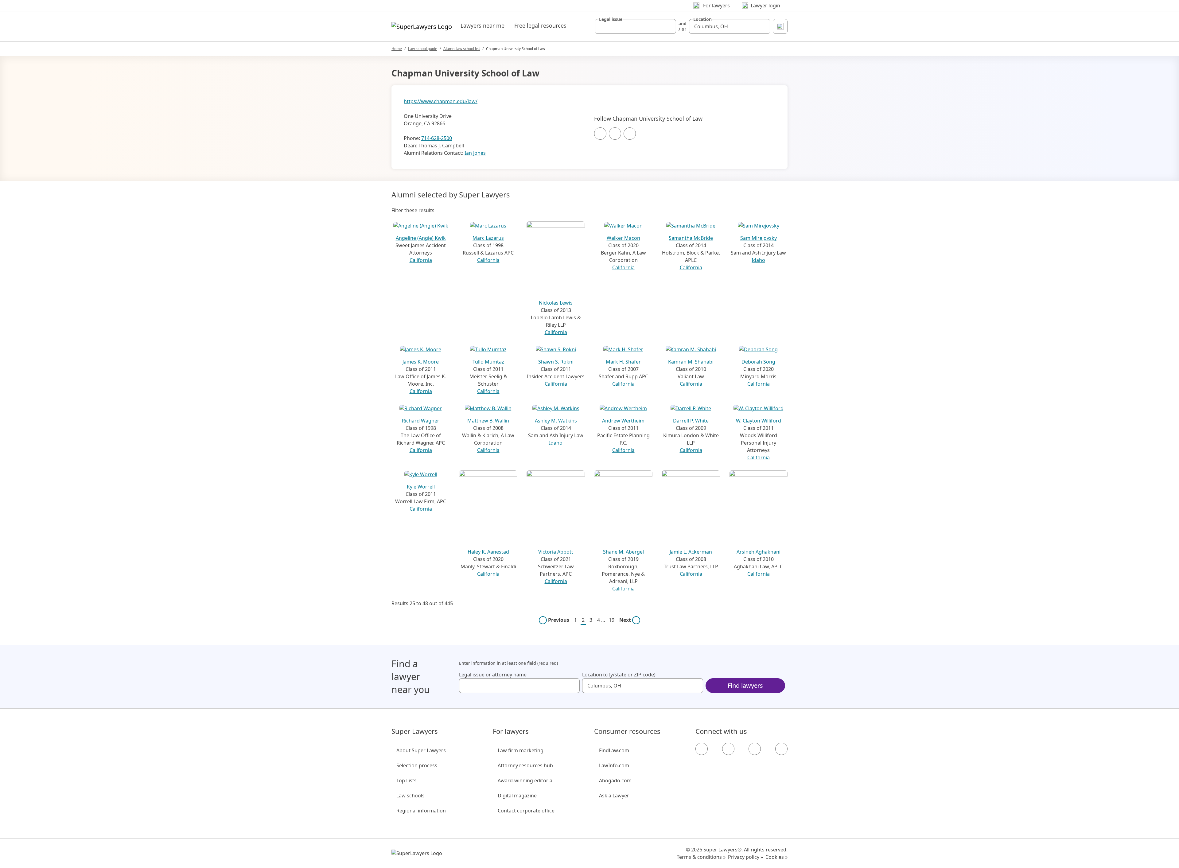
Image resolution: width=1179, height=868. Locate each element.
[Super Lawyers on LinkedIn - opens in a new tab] (781, 749)
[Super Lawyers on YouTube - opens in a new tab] (755, 749)
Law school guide (422, 48)
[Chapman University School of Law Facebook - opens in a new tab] (600, 133)
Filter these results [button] (412, 210)
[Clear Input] (668, 26)
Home (396, 48)
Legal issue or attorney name (493, 674)
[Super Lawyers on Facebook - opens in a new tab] (701, 749)
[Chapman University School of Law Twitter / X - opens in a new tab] (615, 133)
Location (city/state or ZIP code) (619, 674)
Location (702, 19)
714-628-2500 (436, 138)
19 (611, 620)
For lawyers (511, 731)
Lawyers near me (482, 25)
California (421, 260)
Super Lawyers (414, 731)
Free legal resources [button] (540, 25)
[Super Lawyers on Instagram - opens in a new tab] (728, 749)
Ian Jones (475, 153)
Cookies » (776, 857)
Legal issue (610, 19)
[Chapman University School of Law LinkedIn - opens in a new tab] (630, 133)
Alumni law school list (461, 48)
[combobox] (635, 26)
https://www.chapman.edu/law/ (440, 101)
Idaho (758, 260)
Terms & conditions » (701, 857)
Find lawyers (745, 685)
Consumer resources (627, 731)
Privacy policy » (745, 857)
